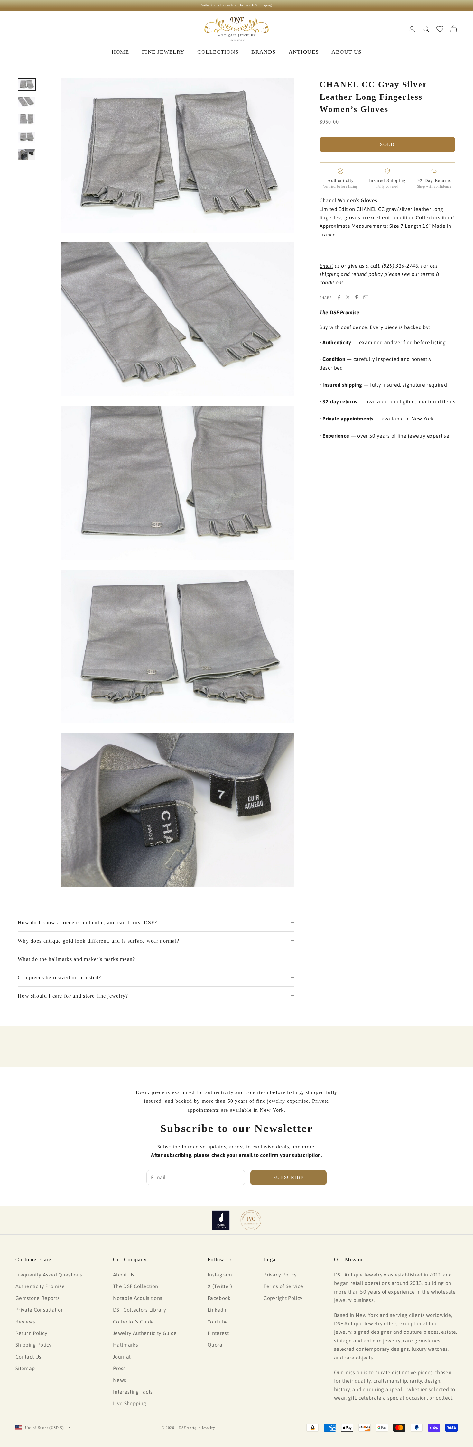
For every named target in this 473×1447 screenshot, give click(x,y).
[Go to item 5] (27, 154)
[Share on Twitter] (347, 297)
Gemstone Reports (37, 1298)
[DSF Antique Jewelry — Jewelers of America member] (221, 1220)
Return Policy (31, 1333)
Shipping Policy (33, 1345)
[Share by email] (365, 297)
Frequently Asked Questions (48, 1274)
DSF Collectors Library (139, 1310)
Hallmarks (125, 1345)
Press (119, 1368)
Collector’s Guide (133, 1321)
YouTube (218, 1321)
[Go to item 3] (27, 119)
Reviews (25, 1321)
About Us (123, 1274)
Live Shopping (129, 1403)
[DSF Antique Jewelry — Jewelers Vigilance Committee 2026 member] (250, 1220)
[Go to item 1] (27, 84)
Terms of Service (283, 1286)
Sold (387, 144)
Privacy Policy (280, 1274)
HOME (120, 52)
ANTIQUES (304, 52)
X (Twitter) (220, 1286)
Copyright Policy (283, 1298)
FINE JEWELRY (163, 52)
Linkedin (218, 1310)
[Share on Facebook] (338, 297)
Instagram (220, 1274)
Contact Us (28, 1356)
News (119, 1380)
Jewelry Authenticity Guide (145, 1333)
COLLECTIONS (217, 52)
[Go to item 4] (27, 137)
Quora (215, 1345)
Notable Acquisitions (137, 1298)
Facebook (219, 1298)
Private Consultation (39, 1310)
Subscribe (288, 1177)
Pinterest (218, 1333)
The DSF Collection (135, 1286)
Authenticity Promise (40, 1286)
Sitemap (25, 1368)
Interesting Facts (133, 1392)
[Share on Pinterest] (356, 297)
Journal (122, 1356)
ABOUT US (346, 52)
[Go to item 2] (27, 102)
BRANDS (263, 52)
